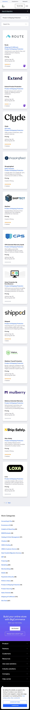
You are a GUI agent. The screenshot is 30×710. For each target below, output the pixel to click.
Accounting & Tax (7, 521)
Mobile (4, 573)
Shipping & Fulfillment (11, 47)
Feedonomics (15, 1)
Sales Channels (9, 168)
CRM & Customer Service (10, 549)
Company (6, 674)
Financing (5, 561)
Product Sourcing (7, 588)
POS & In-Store (7, 581)
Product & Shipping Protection (14, 49)
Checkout (5, 541)
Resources (6, 659)
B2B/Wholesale (7, 533)
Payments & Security (8, 577)
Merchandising (7, 569)
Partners (5, 649)
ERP (3, 557)
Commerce (5, 1)
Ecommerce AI (7, 525)
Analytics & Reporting (9, 529)
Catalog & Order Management (11, 537)
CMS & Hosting (6, 545)
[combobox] (15, 24)
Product (5, 644)
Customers (6, 654)
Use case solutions (9, 664)
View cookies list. (15, 698)
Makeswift (25, 1)
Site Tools (7, 128)
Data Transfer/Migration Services (12, 553)
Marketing (5, 565)
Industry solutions (9, 669)
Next (9, 503)
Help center (6, 679)
